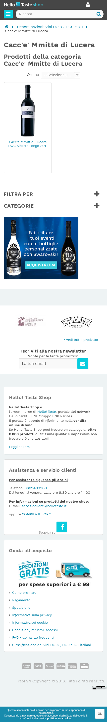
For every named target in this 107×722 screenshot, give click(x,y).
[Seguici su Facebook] (61, 527)
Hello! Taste (46, 412)
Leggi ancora (19, 447)
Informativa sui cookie (30, 622)
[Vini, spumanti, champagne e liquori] (7, 27)
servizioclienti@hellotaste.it (44, 506)
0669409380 (35, 488)
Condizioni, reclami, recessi (35, 630)
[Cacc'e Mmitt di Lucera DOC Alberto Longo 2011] (28, 110)
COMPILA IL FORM (37, 514)
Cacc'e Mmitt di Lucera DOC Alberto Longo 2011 (28, 144)
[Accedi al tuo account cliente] (88, 6)
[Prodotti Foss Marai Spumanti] (42, 322)
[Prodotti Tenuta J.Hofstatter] (88, 322)
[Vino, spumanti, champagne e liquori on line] (24, 5)
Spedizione (21, 607)
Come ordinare (24, 593)
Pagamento (21, 600)
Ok (100, 714)
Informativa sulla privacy (32, 615)
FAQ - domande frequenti (33, 637)
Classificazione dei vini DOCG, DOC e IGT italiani (51, 645)
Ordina (33, 75)
